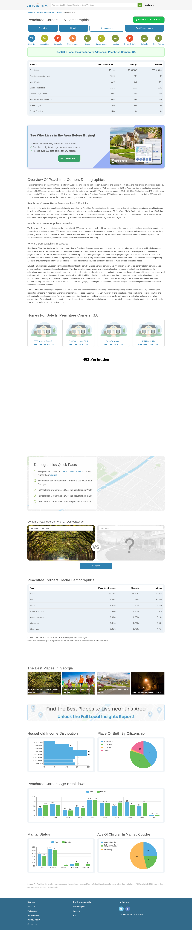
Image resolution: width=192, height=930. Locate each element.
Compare (96, 566)
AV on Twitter (121, 909)
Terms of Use (33, 915)
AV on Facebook (127, 909)
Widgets (76, 911)
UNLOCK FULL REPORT (150, 20)
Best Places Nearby (144, 28)
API (74, 915)
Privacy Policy (33, 920)
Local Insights (79, 906)
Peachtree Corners (53, 12)
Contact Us (32, 924)
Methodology (32, 911)
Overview (43, 28)
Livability (148, 5)
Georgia (39, 12)
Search (30, 12)
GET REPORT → (69, 158)
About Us (31, 906)
